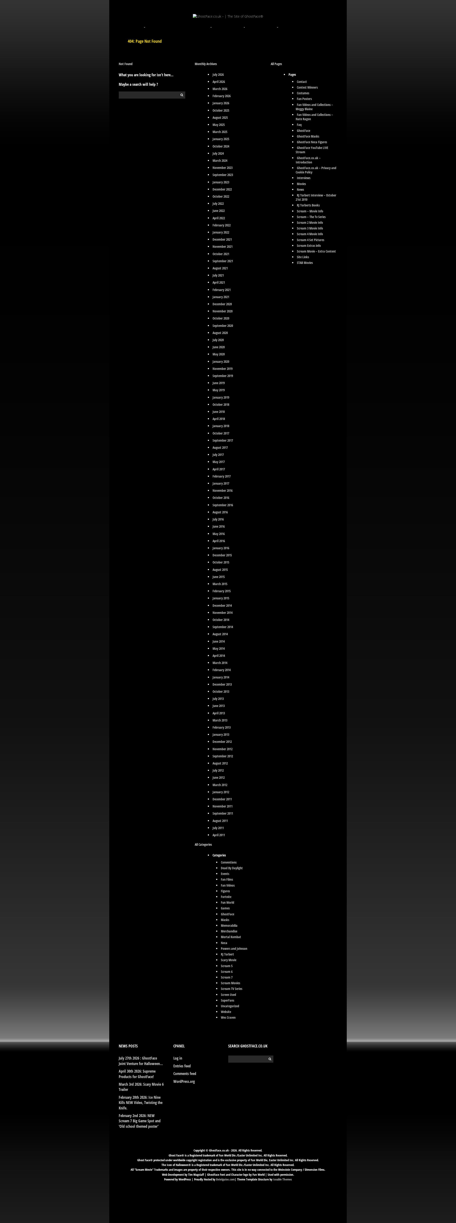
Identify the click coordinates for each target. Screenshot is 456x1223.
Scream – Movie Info (310, 211)
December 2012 (222, 741)
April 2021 (219, 282)
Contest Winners (307, 87)
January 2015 (221, 598)
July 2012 (218, 770)
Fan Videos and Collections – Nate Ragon (314, 116)
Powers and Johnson (234, 948)
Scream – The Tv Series (311, 217)
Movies (301, 184)
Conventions (229, 862)
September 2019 (223, 375)
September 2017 (223, 440)
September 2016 (223, 505)
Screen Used (228, 994)
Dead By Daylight (232, 868)
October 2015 (221, 562)
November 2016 (223, 490)
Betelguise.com (225, 1179)
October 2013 (221, 691)
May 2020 (219, 354)
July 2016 (218, 519)
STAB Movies (305, 262)
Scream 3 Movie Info (310, 228)
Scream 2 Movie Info (310, 222)
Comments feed (184, 1073)
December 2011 (222, 799)
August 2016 (220, 512)
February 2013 (222, 727)
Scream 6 (227, 971)
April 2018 (219, 418)
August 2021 (220, 268)
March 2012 (220, 785)
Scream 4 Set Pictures (310, 240)
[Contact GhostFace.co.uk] (311, 24)
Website (226, 1011)
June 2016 (219, 526)
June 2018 (219, 411)
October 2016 (221, 497)
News (300, 189)
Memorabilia (229, 925)
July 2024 (218, 153)
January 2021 (221, 297)
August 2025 (220, 117)
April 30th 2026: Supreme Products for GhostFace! (137, 1074)
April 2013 (219, 713)
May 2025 (219, 124)
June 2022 (219, 210)
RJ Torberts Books (308, 205)
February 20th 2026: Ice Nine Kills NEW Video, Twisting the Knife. (140, 1103)
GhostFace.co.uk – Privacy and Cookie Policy (316, 170)
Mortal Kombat (231, 937)
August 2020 (220, 332)
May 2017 (219, 461)
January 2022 (221, 232)
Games (225, 908)
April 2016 (219, 541)
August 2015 (220, 569)
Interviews (303, 178)
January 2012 (221, 792)
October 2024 (221, 146)
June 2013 (219, 705)
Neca (224, 943)
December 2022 (222, 189)
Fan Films (227, 879)
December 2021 (222, 239)
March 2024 (220, 160)
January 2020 (221, 361)
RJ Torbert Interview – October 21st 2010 (316, 197)
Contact (302, 81)
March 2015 (220, 584)
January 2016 (221, 548)
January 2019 (221, 397)
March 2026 (220, 88)
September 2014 (223, 627)
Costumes (303, 93)
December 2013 (222, 684)
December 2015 (222, 555)
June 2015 (219, 576)
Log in (177, 1058)
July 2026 (218, 74)
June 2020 (219, 347)
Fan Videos (228, 885)
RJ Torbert (227, 954)
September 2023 (223, 174)
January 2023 (221, 182)
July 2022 (218, 203)
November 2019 (223, 368)
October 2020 (221, 318)
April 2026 (219, 81)
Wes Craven (228, 1017)
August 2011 (220, 820)
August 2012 (220, 763)
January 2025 (221, 139)
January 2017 (221, 483)
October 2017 (221, 433)
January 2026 (221, 103)
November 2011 (223, 806)
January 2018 (221, 426)
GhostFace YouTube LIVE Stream (312, 149)
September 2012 (223, 756)
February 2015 (222, 591)
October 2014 (221, 619)
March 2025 (220, 131)
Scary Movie (228, 960)
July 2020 (218, 340)
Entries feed (182, 1066)
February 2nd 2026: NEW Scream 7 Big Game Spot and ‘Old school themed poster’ (140, 1121)
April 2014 (219, 655)
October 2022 (221, 196)
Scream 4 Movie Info (310, 234)
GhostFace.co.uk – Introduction (308, 160)
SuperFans (227, 1000)
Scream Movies (230, 983)
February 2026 (222, 96)
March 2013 (220, 720)
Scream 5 (227, 966)
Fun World (227, 902)
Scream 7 (227, 977)
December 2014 (222, 605)
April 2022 (219, 218)
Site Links (303, 257)
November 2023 (223, 167)
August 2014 (220, 634)
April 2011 (219, 835)
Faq (299, 124)
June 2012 (219, 777)
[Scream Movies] (244, 24)
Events (225, 873)
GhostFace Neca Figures (312, 142)
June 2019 (219, 383)
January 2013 (221, 734)
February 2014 (222, 670)
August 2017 (220, 447)
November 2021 (223, 246)
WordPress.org (184, 1081)
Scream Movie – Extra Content (316, 251)
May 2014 (219, 648)
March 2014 (220, 662)
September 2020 (223, 325)
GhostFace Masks (308, 136)
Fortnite (226, 896)
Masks (225, 919)
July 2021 (218, 275)
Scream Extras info (309, 245)
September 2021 (223, 261)
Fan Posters (304, 98)
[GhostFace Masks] (178, 24)
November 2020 (223, 311)
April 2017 (219, 469)
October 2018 (221, 404)
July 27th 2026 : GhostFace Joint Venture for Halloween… (141, 1061)
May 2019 (219, 390)
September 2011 (223, 813)
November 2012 (223, 749)
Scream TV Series (231, 988)
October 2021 (221, 254)
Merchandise (229, 931)
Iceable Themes (282, 1179)
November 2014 (223, 612)
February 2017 (222, 476)
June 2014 (219, 641)
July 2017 (218, 454)
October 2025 (221, 110)
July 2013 (218, 698)
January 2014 (221, 677)
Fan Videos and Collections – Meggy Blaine (314, 106)
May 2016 (219, 533)
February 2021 (222, 289)
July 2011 (218, 828)
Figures (225, 891)
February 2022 (222, 225)
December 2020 (222, 304)
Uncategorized (230, 1006)
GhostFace (227, 914)
